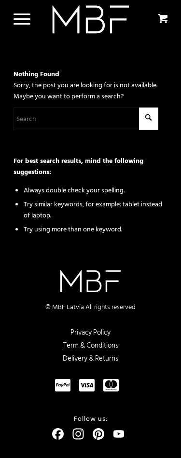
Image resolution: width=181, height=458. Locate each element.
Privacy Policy (90, 332)
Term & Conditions (90, 345)
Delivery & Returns (90, 358)
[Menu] (17, 19)
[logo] (90, 19)
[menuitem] (20, 19)
